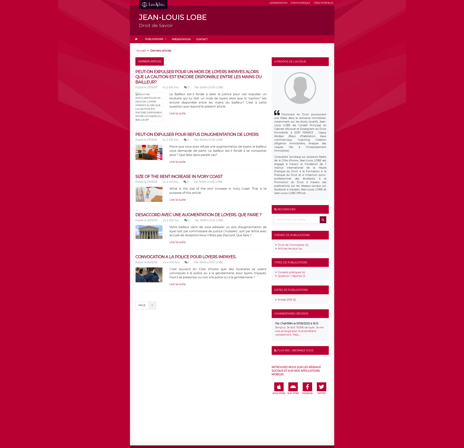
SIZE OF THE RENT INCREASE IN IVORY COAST (179, 176)
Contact (202, 39)
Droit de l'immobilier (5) (293, 245)
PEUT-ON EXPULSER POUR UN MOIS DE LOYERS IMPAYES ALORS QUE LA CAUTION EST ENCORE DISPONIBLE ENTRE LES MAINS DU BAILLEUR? (198, 76)
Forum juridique (300, 2)
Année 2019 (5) (287, 299)
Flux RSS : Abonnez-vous (295, 350)
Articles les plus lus (290, 248)
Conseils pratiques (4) (291, 272)
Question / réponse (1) (291, 276)
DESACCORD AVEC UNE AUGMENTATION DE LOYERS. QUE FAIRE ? (198, 214)
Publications (154, 39)
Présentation (181, 39)
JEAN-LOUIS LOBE (211, 87)
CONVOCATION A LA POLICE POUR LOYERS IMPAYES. (185, 256)
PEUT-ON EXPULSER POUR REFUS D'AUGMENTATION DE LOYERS (197, 134)
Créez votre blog (323, 2)
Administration (278, 2)
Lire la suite (177, 113)
